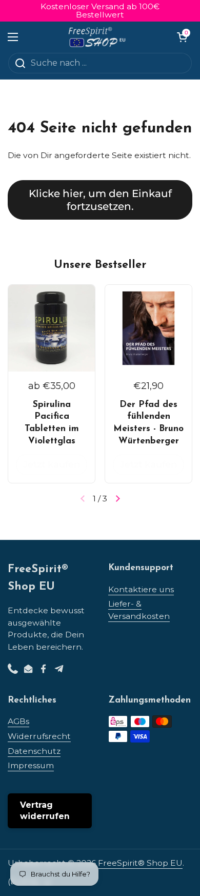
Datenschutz (34, 751)
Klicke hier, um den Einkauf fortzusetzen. (100, 199)
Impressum (31, 765)
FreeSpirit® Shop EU (140, 863)
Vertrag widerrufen (45, 810)
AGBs (18, 721)
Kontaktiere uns (141, 589)
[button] (182, 37)
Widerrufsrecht (39, 736)
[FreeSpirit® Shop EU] (98, 37)
